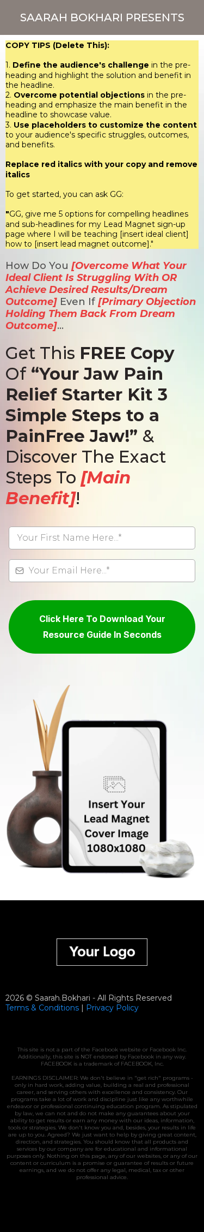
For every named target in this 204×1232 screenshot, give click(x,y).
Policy (126, 1008)
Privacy (100, 1008)
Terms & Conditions (42, 1008)
